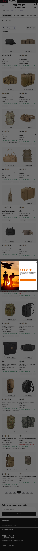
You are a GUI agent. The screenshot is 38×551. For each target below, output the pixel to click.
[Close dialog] (36, 262)
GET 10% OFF (28, 280)
